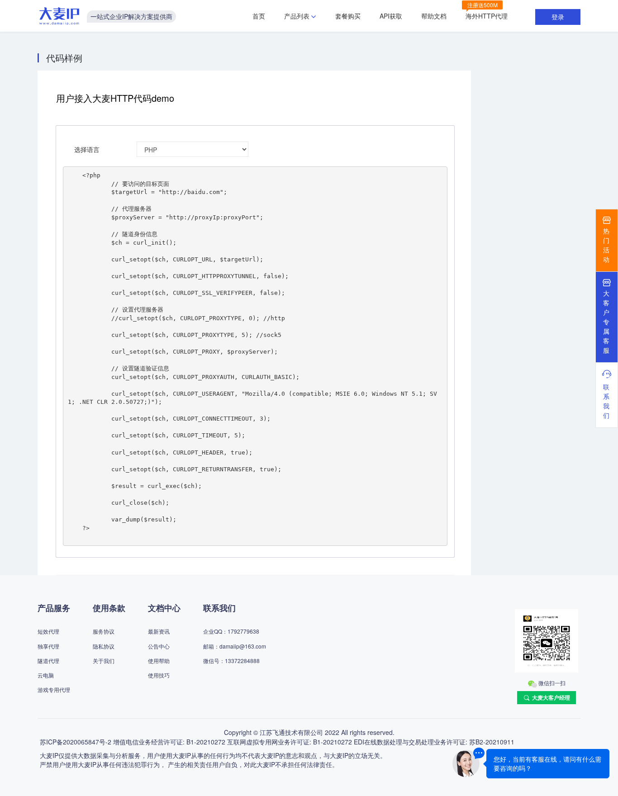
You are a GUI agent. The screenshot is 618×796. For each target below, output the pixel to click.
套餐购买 (348, 15)
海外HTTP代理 (487, 15)
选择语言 (87, 149)
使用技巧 (159, 675)
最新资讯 (159, 631)
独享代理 (48, 646)
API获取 (391, 15)
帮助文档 (434, 15)
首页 (258, 15)
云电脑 (46, 675)
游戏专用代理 (54, 689)
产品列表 (296, 15)
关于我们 (103, 660)
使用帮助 (159, 660)
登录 (557, 16)
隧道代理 (48, 660)
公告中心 (159, 646)
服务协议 (103, 631)
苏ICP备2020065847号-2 (75, 741)
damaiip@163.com (242, 646)
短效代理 (48, 631)
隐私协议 (103, 646)
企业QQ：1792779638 (231, 631)
